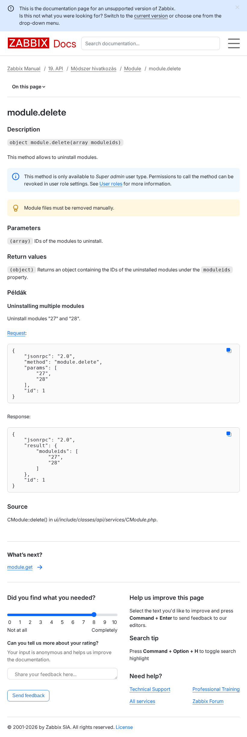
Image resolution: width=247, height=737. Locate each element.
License (124, 727)
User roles (110, 184)
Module (132, 68)
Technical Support (150, 689)
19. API (55, 68)
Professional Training (216, 689)
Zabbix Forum (208, 701)
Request (16, 333)
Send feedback (28, 695)
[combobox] (151, 43)
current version (151, 16)
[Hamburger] (234, 43)
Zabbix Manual (23, 68)
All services (142, 701)
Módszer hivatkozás (93, 68)
